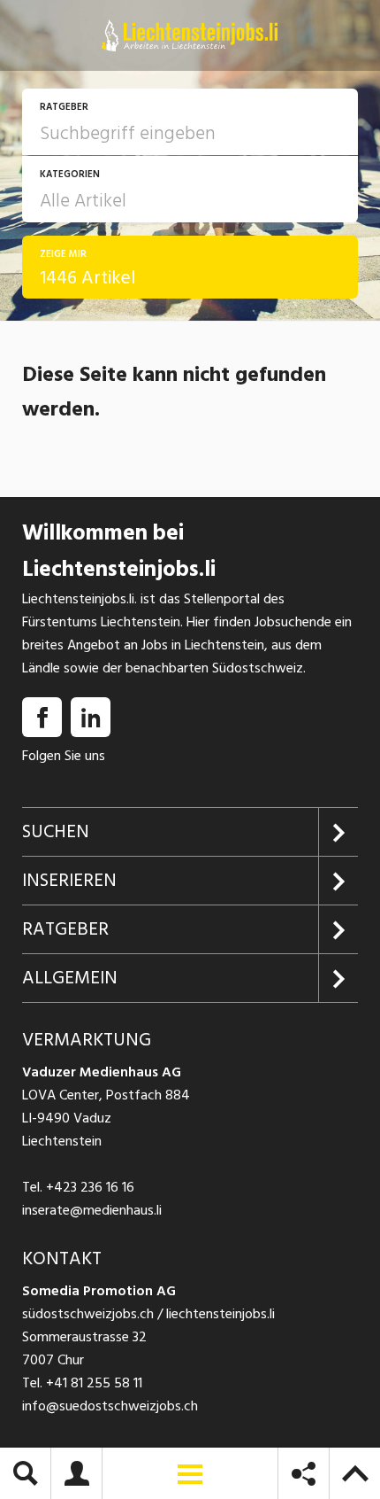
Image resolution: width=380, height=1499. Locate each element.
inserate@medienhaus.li (92, 1210)
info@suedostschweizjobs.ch (110, 1405)
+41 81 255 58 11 (94, 1382)
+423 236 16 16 (90, 1187)
